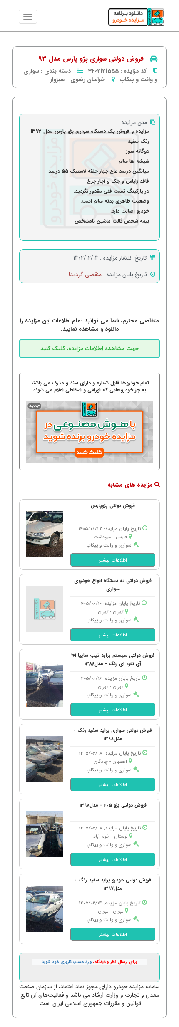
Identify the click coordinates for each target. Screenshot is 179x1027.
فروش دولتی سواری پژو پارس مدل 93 (91, 59)
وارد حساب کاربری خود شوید (67, 962)
